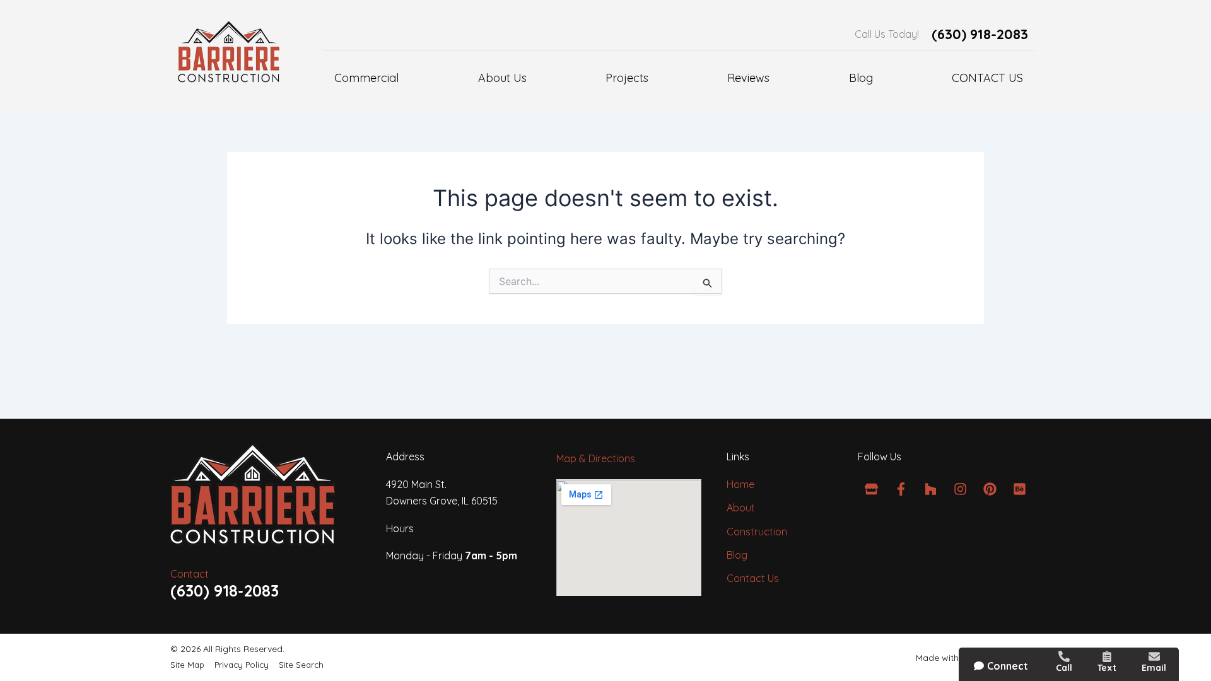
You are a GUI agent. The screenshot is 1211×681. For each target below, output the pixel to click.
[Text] (1107, 656)
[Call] (1064, 656)
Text (1106, 667)
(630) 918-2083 (980, 34)
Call (1064, 667)
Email (1154, 667)
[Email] (1154, 656)
